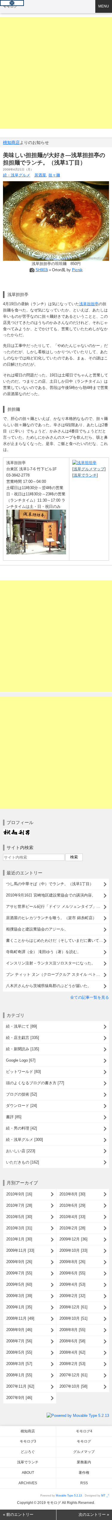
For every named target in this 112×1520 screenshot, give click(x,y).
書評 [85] (14, 1117)
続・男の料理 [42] (21, 1128)
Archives (28, 1483)
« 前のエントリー (18, 1514)
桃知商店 (11, 142)
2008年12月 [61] (73, 1307)
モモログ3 (28, 1441)
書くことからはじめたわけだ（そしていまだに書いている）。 (57, 940)
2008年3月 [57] (19, 1363)
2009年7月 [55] (19, 1273)
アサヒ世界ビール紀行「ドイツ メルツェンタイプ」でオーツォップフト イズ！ (57, 906)
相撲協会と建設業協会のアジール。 (37, 929)
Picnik (77, 270)
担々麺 (54, 175)
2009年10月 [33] (73, 1250)
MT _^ (105, 1495)
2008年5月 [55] (19, 1352)
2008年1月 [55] (19, 1375)
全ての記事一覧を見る (89, 997)
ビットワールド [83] (23, 1071)
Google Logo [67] (21, 1060)
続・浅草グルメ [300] (24, 1139)
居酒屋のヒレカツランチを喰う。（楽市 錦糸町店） (51, 918)
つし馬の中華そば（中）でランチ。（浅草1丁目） (49, 884)
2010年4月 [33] (72, 1217)
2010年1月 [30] (19, 1239)
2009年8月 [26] (72, 1262)
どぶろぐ (28, 1452)
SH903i (42, 270)
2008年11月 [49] (20, 1318)
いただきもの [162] (22, 1162)
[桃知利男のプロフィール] (16, 831)
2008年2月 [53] (72, 1363)
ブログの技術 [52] (21, 1094)
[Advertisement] (56, 73)
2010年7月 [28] (19, 1205)
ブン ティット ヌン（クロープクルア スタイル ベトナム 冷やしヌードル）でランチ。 (57, 974)
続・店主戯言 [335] (22, 1037)
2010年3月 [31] (19, 1228)
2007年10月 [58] (73, 1386)
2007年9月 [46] (19, 1397)
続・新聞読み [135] (22, 1049)
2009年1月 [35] (19, 1307)
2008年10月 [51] (73, 1318)
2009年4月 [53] (72, 1284)
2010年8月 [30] (72, 1194)
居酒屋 (40, 175)
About (28, 1473)
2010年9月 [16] (19, 1194)
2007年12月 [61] (73, 1375)
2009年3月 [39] (19, 1295)
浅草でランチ (28, 1462)
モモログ (10, 6)
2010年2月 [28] (72, 1228)
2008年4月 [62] (72, 1352)
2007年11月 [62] (20, 1386)
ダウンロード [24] (21, 1105)
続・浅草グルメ (16, 175)
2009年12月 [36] (73, 1239)
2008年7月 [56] (19, 1341)
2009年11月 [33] (20, 1250)
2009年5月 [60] (19, 1284)
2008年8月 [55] (72, 1329)
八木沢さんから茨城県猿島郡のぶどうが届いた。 (48, 986)
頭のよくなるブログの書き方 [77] (35, 1083)
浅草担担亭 (89, 304)
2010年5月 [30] (19, 1217)
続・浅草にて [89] (21, 1026)
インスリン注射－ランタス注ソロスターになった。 (50, 963)
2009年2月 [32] (72, 1295)
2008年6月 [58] (72, 1341)
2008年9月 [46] (19, 1329)
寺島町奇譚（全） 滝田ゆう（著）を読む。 (43, 952)
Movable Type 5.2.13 (69, 1495)
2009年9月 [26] (19, 1262)
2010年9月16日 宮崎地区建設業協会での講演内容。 (51, 895)
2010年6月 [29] (72, 1205)
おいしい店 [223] (20, 1151)
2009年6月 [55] (72, 1273)
